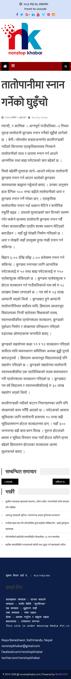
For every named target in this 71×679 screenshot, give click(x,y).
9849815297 (61, 674)
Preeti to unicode (35, 9)
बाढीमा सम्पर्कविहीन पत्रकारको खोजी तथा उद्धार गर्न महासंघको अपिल (35, 544)
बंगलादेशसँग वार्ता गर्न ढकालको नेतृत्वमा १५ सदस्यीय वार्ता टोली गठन (12, 482)
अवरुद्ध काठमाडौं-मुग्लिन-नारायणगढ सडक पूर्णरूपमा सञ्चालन (32, 515)
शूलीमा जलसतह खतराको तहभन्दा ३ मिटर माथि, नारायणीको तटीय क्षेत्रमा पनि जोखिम (37, 504)
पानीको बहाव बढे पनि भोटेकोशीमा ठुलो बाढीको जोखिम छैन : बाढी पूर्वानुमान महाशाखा (37, 526)
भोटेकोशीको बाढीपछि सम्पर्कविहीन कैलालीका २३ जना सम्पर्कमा (32, 537)
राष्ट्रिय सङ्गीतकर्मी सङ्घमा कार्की (63, 482)
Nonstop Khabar (39, 117)
